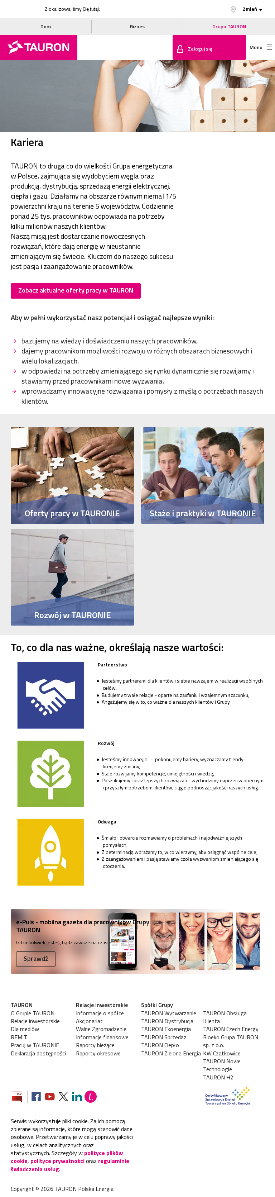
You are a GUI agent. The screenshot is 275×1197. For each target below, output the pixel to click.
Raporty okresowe (98, 1053)
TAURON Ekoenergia (166, 1029)
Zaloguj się (200, 48)
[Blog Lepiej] (91, 1097)
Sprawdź (36, 958)
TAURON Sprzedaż (163, 1037)
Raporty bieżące (95, 1045)
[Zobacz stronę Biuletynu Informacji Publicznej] (20, 1097)
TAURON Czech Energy (231, 1029)
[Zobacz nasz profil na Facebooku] (36, 1097)
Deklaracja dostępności (38, 1053)
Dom (45, 26)
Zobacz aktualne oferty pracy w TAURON (75, 290)
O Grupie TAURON (32, 1013)
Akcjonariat (89, 1021)
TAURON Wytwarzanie (168, 1013)
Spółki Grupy (157, 1005)
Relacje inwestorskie (35, 1021)
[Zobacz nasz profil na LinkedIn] (77, 1097)
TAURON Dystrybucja (167, 1021)
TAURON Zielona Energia (171, 1053)
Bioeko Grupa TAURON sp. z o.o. (230, 1041)
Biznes (137, 26)
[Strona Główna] (38, 47)
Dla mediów (25, 1029)
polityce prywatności (57, 1160)
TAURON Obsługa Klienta (225, 1017)
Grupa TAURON (229, 26)
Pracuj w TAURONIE (35, 1045)
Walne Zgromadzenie (101, 1029)
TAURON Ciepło (160, 1045)
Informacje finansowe (102, 1037)
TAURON (22, 1005)
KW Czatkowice (222, 1053)
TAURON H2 (218, 1077)
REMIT (19, 1037)
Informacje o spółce (100, 1013)
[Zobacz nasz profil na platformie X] (63, 1097)
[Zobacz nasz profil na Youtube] (50, 1097)
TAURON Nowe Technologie (222, 1065)
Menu (256, 47)
